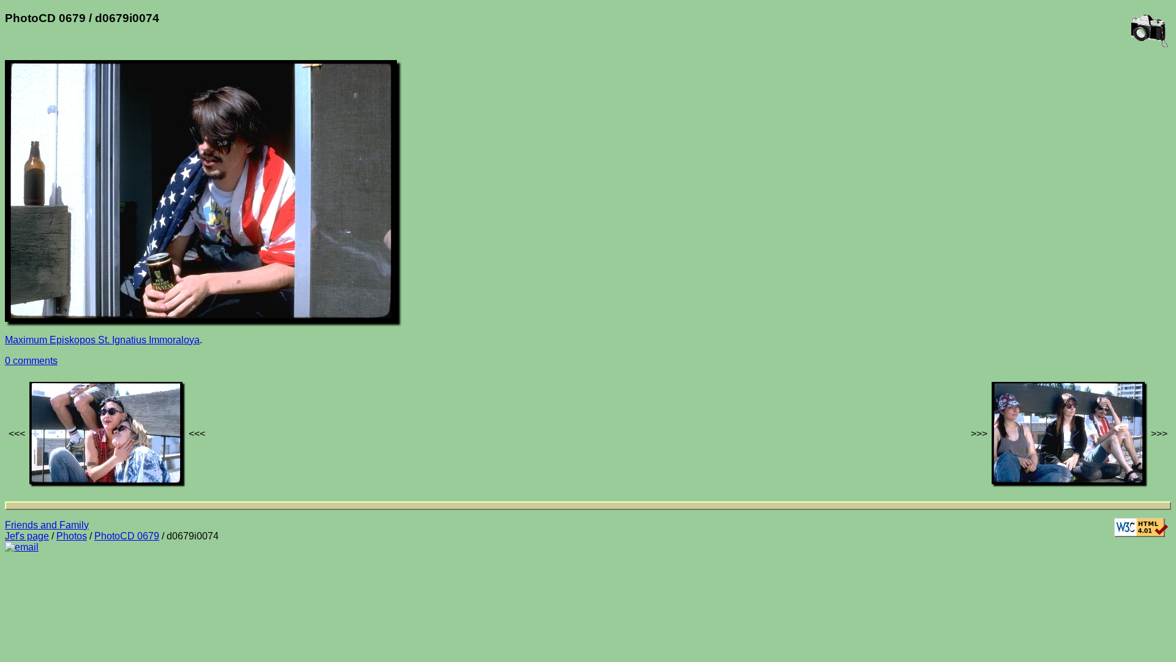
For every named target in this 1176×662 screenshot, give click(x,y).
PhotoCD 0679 (126, 536)
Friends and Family (47, 525)
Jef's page (27, 536)
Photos (71, 536)
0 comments (31, 361)
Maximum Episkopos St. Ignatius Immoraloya (102, 340)
